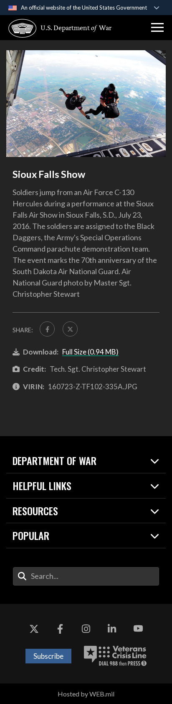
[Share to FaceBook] (47, 329)
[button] (157, 27)
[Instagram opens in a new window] (86, 629)
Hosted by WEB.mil (86, 694)
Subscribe (48, 656)
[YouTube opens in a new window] (138, 629)
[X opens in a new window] (33, 629)
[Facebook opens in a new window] (60, 629)
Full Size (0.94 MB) (90, 351)
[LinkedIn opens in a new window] (111, 629)
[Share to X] (70, 329)
